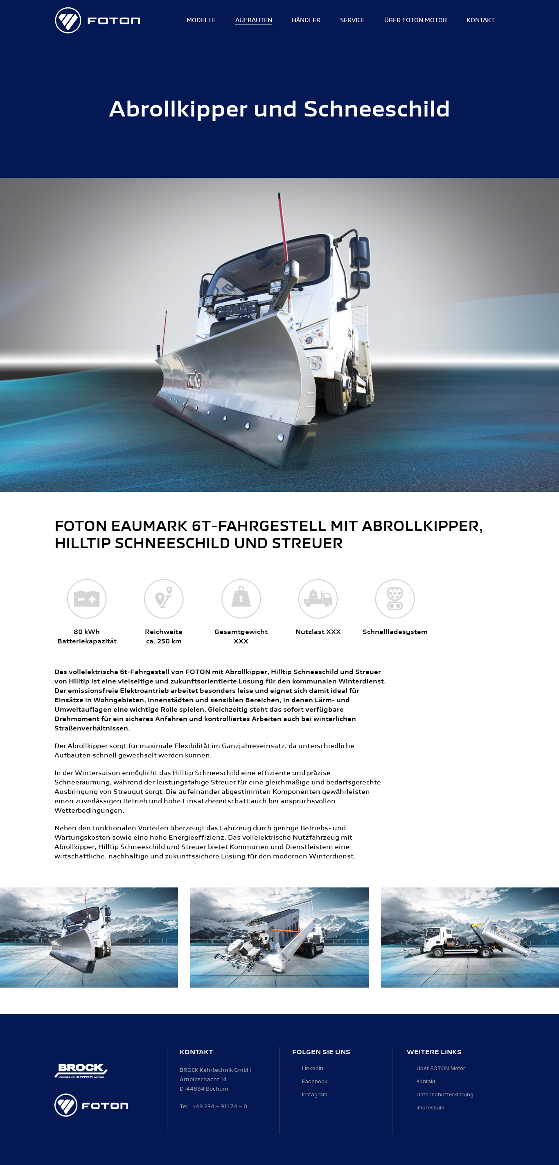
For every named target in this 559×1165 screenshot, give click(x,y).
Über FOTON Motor (441, 1068)
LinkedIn (312, 1068)
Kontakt (426, 1081)
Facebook (314, 1081)
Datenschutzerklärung (445, 1094)
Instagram (314, 1094)
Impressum (430, 1107)
